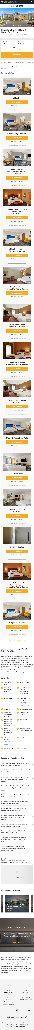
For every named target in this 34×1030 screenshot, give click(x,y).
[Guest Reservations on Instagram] (17, 1010)
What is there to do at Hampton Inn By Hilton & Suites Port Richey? (14, 825)
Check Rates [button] (17, 102)
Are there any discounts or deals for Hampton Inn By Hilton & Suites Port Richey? (13, 840)
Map (9, 62)
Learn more (4, 68)
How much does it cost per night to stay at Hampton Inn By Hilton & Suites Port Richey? (15, 779)
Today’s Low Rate (18, 106)
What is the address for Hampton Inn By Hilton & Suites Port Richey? (15, 764)
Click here (19, 970)
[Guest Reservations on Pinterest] (23, 1010)
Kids (25, 48)
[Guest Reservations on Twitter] (11, 1010)
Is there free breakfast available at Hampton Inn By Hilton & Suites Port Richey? (13, 817)
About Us (8, 988)
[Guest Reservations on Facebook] (5, 1010)
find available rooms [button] (17, 641)
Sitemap (8, 999)
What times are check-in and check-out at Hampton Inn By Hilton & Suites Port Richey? (15, 788)
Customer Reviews (8, 992)
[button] (2, 17)
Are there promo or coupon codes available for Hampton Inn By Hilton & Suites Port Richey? (14, 849)
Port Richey (18, 862)
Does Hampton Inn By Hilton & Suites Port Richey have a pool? (15, 796)
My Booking (26, 990)
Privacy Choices (24, 999)
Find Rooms (17, 55)
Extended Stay (26, 997)
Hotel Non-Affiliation (8, 1004)
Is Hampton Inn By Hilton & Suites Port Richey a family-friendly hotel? (14, 832)
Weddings (30, 62)
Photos (3, 62)
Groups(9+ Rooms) (19, 62)
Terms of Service (8, 995)
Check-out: (21, 42)
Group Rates (25, 992)
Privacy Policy (8, 997)
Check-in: (5, 42)
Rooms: (5, 48)
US (28, 862)
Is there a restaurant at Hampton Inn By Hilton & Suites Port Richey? (15, 803)
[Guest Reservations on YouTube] (28, 1010)
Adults (15, 48)
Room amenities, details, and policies (17, 110)
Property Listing (8, 1002)
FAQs (8, 990)
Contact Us (26, 988)
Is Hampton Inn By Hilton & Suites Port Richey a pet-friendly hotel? (14, 809)
